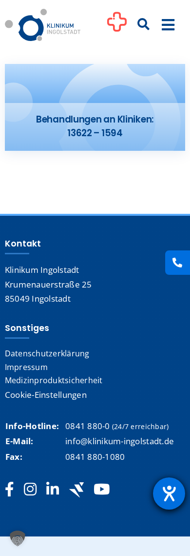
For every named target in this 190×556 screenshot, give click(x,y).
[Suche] (144, 25)
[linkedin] (52, 489)
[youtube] (102, 489)
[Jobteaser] (76, 489)
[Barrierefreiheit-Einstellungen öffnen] (169, 493)
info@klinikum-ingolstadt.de (119, 441)
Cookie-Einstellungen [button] (46, 394)
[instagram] (30, 489)
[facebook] (9, 489)
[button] (17, 538)
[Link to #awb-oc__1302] (117, 26)
